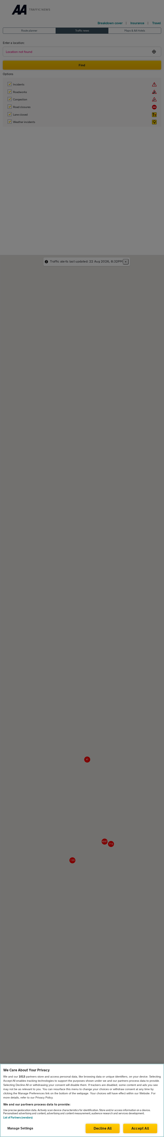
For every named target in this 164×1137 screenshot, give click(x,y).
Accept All (140, 1128)
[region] (82, 1100)
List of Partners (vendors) (18, 1117)
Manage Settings (20, 1128)
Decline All (103, 1128)
